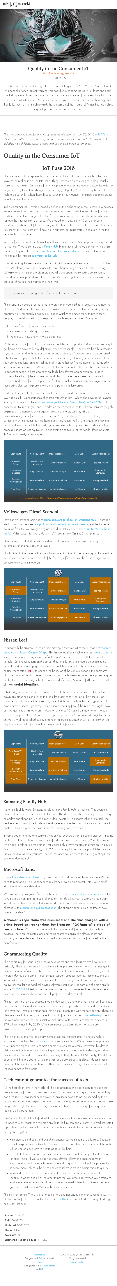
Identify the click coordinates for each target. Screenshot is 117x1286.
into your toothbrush (44, 255)
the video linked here (25, 877)
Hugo (39, 1262)
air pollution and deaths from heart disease (61, 524)
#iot (46, 73)
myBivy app (41, 1041)
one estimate (92, 1015)
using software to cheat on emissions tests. (70, 520)
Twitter (62, 1199)
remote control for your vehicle (60, 251)
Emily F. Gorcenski (15, 4)
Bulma (42, 1258)
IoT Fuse (103, 134)
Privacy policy (77, 1262)
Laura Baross (49, 1266)
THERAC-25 (19, 989)
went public (101, 652)
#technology (57, 73)
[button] (113, 4)
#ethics (69, 73)
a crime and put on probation (38, 908)
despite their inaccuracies (87, 894)
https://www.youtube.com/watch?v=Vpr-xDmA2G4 (69, 402)
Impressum (39, 1255)
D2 (41, 1269)
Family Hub (51, 246)
